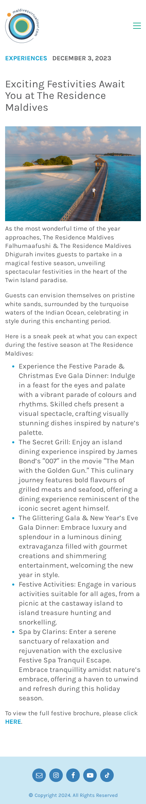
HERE (13, 721)
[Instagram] (56, 775)
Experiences (26, 58)
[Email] (39, 775)
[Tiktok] (107, 775)
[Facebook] (73, 775)
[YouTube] (90, 775)
